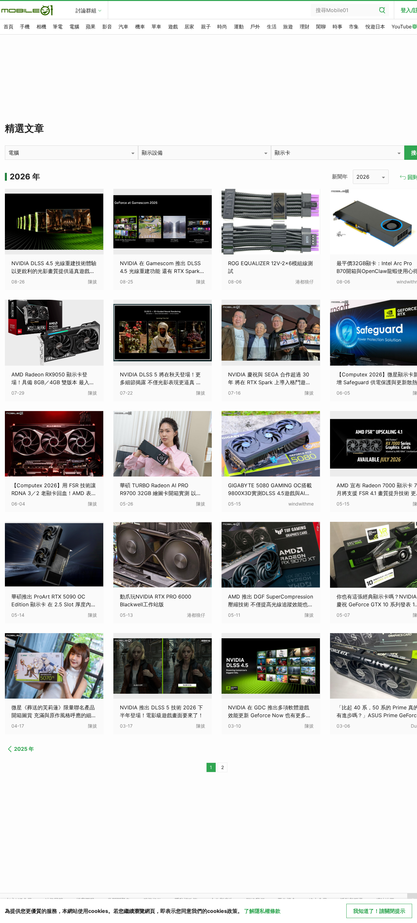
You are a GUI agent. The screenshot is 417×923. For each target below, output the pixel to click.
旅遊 (288, 26)
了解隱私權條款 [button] (262, 911)
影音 (107, 26)
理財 (304, 26)
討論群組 (86, 10)
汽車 (123, 26)
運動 (239, 26)
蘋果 (90, 26)
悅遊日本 (375, 26)
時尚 (222, 26)
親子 (206, 26)
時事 (337, 26)
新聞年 (340, 176)
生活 (272, 26)
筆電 (58, 26)
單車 (156, 26)
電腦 (74, 26)
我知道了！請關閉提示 (379, 911)
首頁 (8, 26)
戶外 (255, 26)
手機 (25, 26)
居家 (189, 26)
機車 (140, 26)
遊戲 (173, 26)
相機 (41, 26)
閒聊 (321, 26)
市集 (354, 26)
